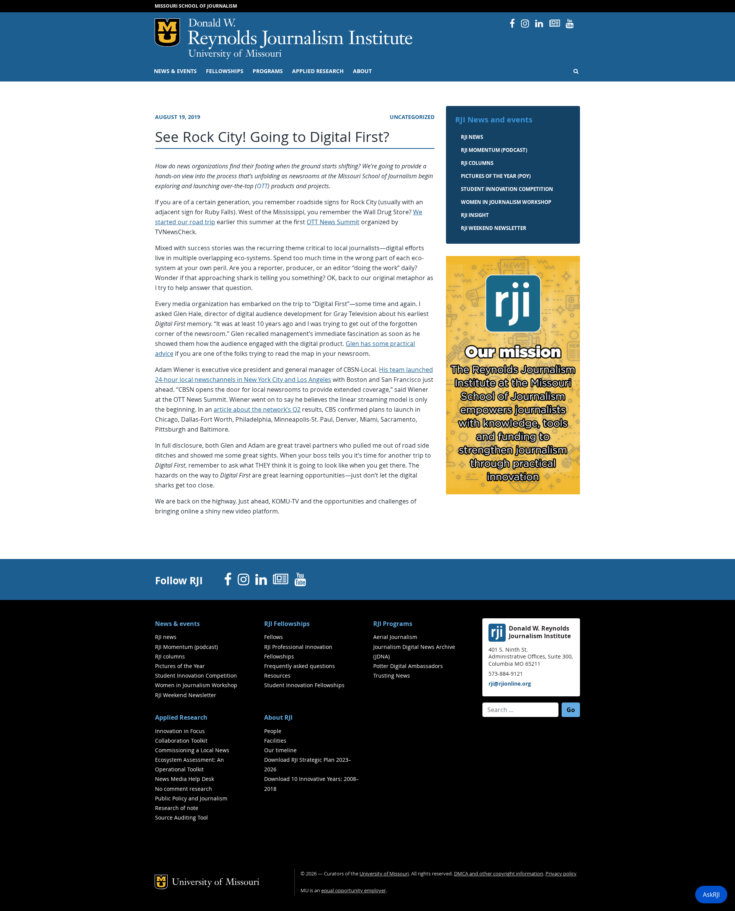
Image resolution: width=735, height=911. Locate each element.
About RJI (278, 717)
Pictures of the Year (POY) (496, 176)
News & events (175, 71)
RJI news (472, 137)
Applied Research (318, 71)
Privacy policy (561, 873)
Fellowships (224, 71)
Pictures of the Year (180, 666)
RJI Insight (475, 215)
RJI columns (477, 163)
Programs (268, 71)
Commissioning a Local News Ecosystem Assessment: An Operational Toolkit (192, 759)
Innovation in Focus (180, 731)
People (272, 731)
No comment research (183, 788)
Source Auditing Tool (181, 817)
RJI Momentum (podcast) (494, 150)
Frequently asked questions (299, 666)
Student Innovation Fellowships (304, 685)
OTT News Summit (333, 222)
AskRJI (711, 894)
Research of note (176, 808)
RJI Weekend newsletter (493, 228)
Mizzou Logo (167, 32)
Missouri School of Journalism (196, 6)
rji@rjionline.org (509, 683)
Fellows (273, 636)
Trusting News (391, 675)
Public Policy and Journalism (191, 798)
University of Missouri (234, 54)
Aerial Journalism (395, 636)
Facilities (275, 740)
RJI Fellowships (287, 623)
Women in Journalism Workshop (506, 202)
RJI (300, 33)
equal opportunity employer (353, 890)
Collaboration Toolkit (181, 740)
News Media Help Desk (184, 778)
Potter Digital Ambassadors (408, 666)
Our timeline (280, 750)
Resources (277, 675)
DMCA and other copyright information (498, 873)
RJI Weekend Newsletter (185, 695)
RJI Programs (392, 623)
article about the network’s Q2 (257, 409)
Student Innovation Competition (507, 189)
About (362, 71)
